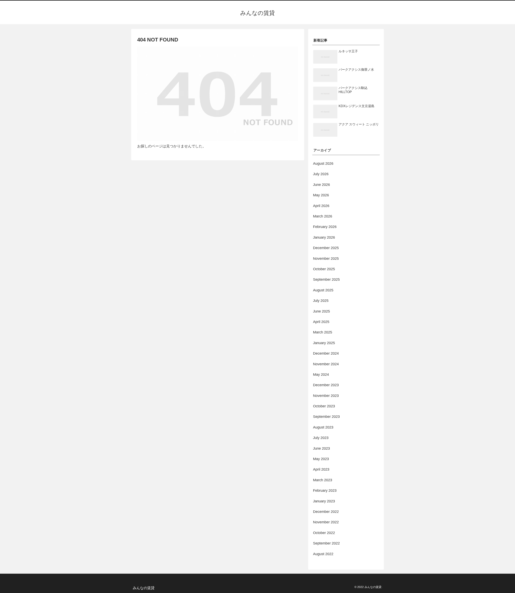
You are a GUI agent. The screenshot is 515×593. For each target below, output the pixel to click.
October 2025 (324, 269)
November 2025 (326, 259)
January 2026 (324, 237)
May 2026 (321, 195)
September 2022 (326, 543)
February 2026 (325, 227)
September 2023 (326, 417)
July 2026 (321, 174)
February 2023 (325, 490)
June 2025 (321, 311)
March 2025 (322, 332)
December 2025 (326, 248)
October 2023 (324, 406)
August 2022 (323, 554)
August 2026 (323, 163)
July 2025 (321, 301)
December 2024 (326, 353)
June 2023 (321, 448)
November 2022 (326, 522)
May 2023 (321, 459)
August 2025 (323, 290)
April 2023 (321, 469)
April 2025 (321, 322)
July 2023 (321, 438)
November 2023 (326, 396)
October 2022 (324, 533)
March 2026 (322, 216)
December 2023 (326, 385)
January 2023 (324, 501)
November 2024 (326, 364)
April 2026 (321, 206)
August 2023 (323, 427)
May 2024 (321, 375)
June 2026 (321, 185)
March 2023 (322, 480)
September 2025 (326, 279)
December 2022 (326, 512)
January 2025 (324, 343)
